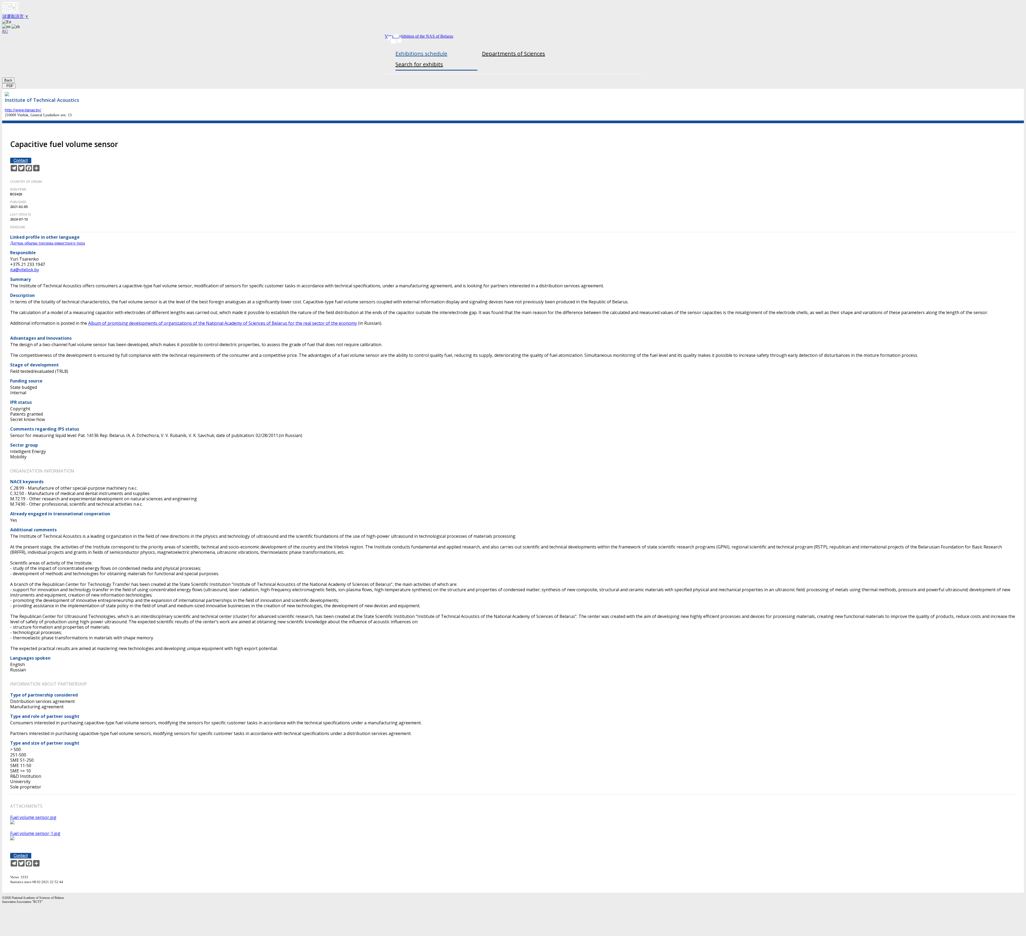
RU (5, 31)
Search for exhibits (419, 64)
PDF (8, 86)
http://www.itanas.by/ (23, 110)
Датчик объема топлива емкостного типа (47, 243)
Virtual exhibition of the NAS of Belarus (419, 36)
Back (8, 80)
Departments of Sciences (513, 53)
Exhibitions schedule (421, 53)
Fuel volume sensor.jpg (33, 817)
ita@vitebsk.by (24, 270)
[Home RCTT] (513, 8)
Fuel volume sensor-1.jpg (35, 833)
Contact (21, 160)
